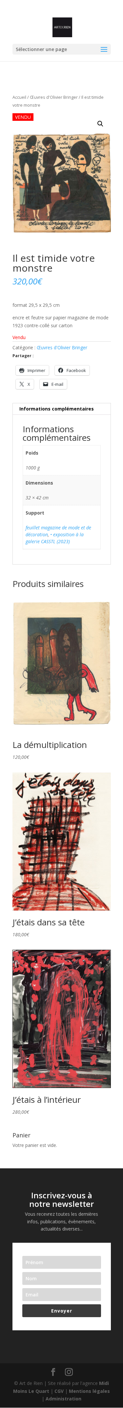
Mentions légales (89, 1391)
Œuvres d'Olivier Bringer (54, 97)
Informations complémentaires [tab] (56, 409)
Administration (63, 1398)
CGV (59, 1391)
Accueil (19, 97)
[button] (100, 124)
